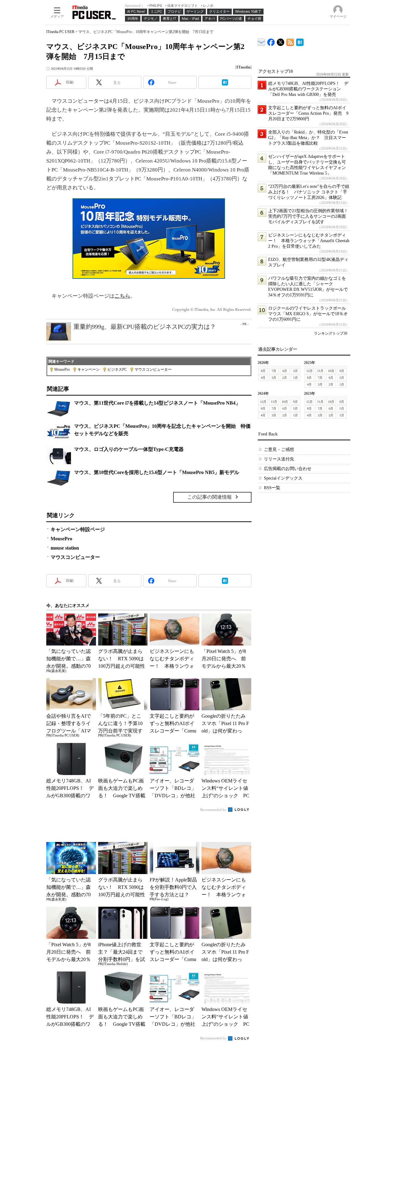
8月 (263, 371)
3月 (274, 377)
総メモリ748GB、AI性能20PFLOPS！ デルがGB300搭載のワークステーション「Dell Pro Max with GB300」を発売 (308, 89)
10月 (331, 371)
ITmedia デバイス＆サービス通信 (261, 41)
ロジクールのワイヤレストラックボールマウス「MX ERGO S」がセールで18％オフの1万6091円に (308, 314)
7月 (274, 371)
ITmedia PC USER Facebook (271, 41)
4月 (263, 377)
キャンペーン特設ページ (78, 529)
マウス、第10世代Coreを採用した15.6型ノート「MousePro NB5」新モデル (156, 472)
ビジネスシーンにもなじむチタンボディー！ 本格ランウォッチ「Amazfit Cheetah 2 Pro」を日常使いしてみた (308, 241)
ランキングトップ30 (330, 333)
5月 (295, 371)
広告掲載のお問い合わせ (287, 468)
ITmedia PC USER (60, 32)
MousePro (62, 369)
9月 (341, 371)
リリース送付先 (279, 459)
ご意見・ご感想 (279, 449)
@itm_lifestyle (281, 41)
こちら (122, 296)
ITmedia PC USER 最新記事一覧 (290, 41)
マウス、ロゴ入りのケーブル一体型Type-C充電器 (129, 449)
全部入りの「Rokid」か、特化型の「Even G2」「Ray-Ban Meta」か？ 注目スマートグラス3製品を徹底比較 (308, 138)
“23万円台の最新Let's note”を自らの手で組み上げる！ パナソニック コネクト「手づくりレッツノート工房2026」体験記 (308, 192)
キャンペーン (88, 369)
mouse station (65, 548)
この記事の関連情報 (209, 497)
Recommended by (213, 809)
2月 (284, 377)
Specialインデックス (283, 478)
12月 (309, 371)
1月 (295, 377)
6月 (284, 371)
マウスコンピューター (153, 369)
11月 (320, 371)
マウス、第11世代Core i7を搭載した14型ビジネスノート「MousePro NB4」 (157, 403)
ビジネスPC (117, 369)
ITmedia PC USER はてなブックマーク (300, 41)
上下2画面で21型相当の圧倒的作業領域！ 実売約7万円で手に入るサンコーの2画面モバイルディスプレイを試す (310, 216)
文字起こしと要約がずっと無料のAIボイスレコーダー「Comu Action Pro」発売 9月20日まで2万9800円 (308, 113)
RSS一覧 (272, 487)
